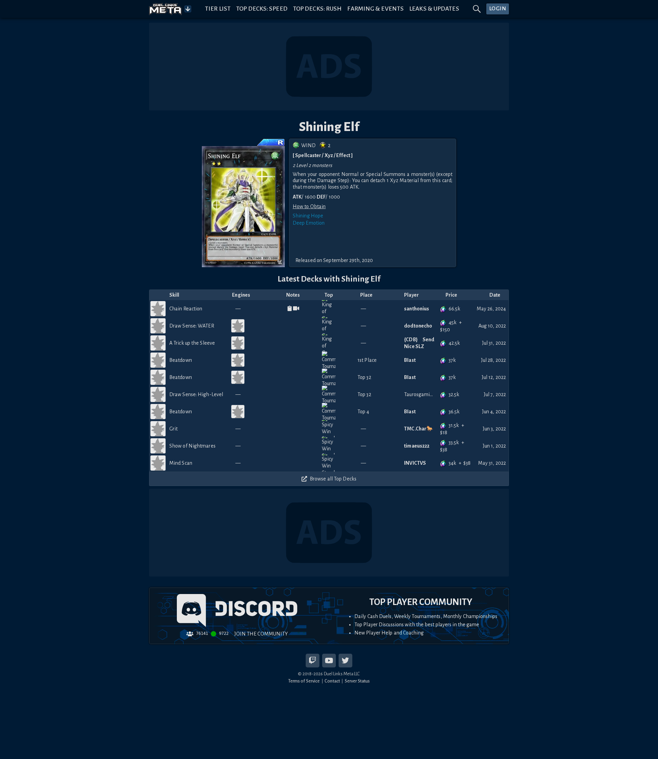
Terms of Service (304, 681)
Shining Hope (308, 215)
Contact (332, 681)
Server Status (357, 681)
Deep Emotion (309, 223)
